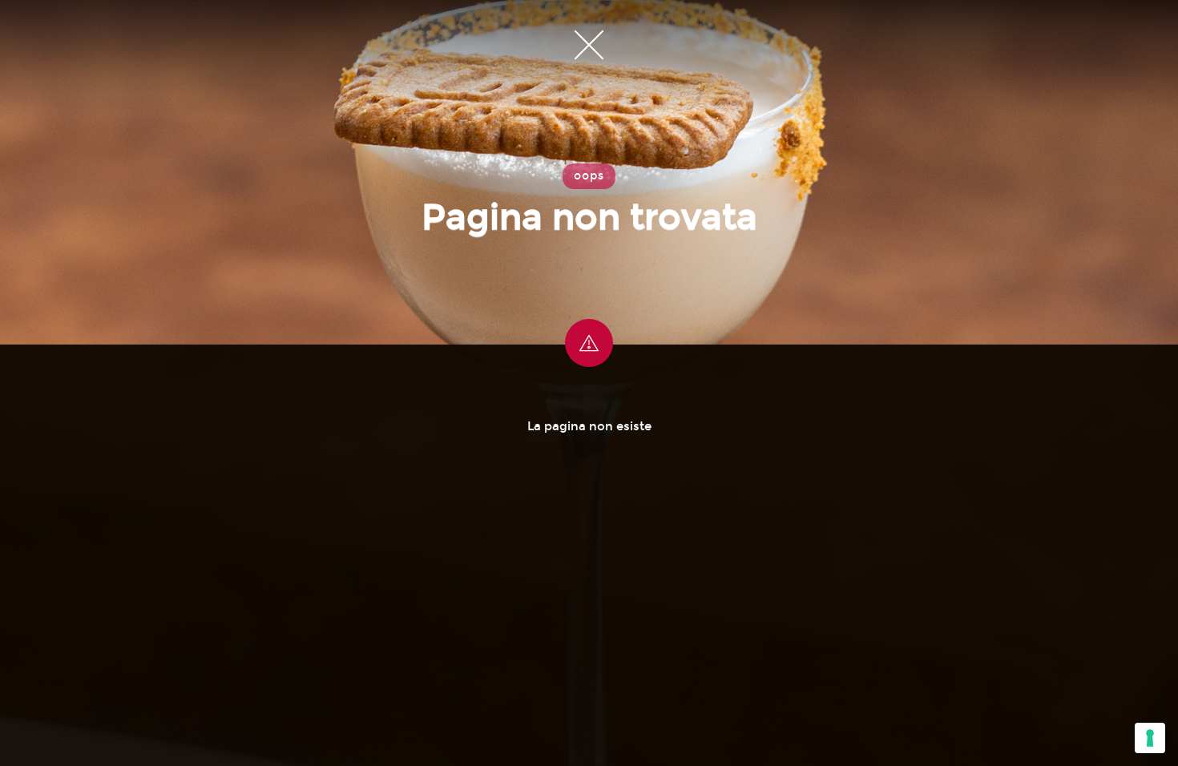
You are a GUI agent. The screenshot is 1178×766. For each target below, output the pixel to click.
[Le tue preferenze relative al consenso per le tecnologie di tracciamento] (1150, 738)
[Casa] (589, 44)
